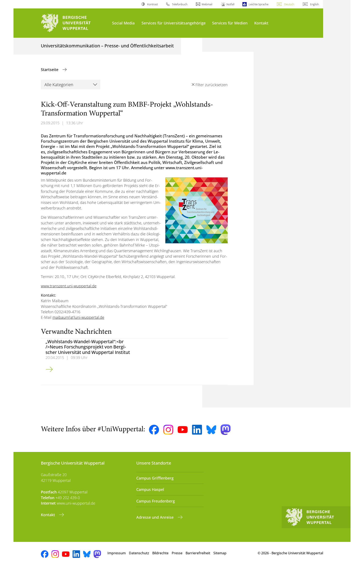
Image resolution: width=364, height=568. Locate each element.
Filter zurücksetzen (211, 84)
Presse (177, 553)
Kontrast (152, 4)
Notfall (230, 4)
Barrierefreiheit (198, 553)
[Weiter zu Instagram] (168, 430)
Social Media (123, 22)
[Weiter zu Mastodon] (226, 429)
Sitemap (219, 553)
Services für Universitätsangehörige (174, 22)
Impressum (116, 553)
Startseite (50, 69)
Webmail (207, 4)
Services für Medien (230, 22)
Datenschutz (139, 553)
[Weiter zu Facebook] (154, 430)
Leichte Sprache (258, 4)
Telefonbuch (179, 4)
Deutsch (289, 4)
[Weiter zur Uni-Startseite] (74, 23)
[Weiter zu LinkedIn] (197, 430)
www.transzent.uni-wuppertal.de (68, 285)
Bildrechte (160, 553)
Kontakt (261, 22)
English (314, 4)
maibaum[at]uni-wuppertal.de (78, 317)
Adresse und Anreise (155, 517)
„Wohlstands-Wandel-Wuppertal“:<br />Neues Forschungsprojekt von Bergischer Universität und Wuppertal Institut (88, 346)
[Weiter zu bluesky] (211, 429)
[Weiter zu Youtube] (183, 429)
